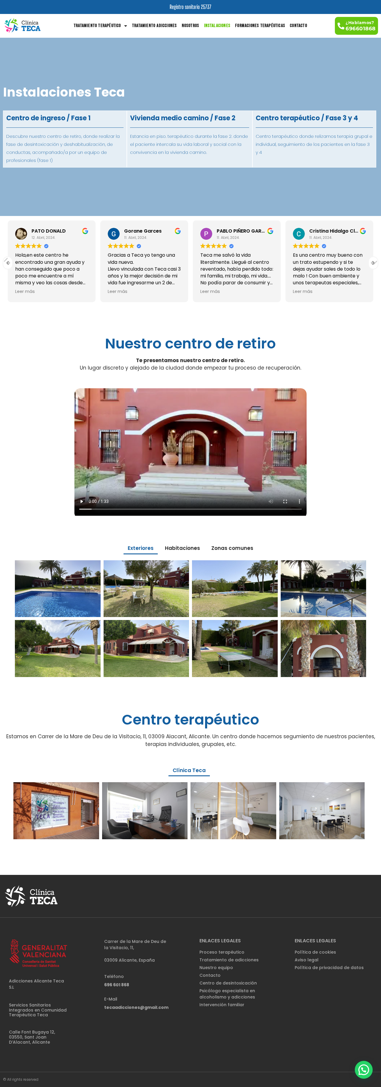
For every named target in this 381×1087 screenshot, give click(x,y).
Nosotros (190, 26)
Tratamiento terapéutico (97, 26)
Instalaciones (217, 26)
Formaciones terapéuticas (260, 26)
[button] (356, 26)
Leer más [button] (25, 291)
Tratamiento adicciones (154, 26)
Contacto (298, 26)
